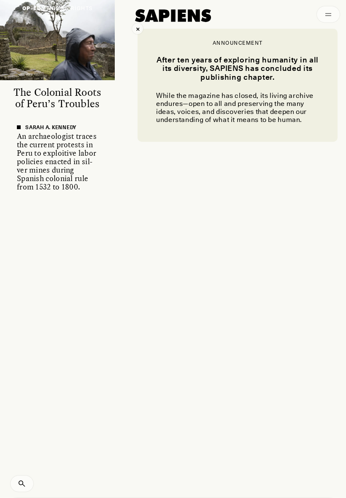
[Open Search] (22, 484)
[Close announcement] (137, 28)
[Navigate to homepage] (173, 15)
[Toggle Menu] (328, 14)
